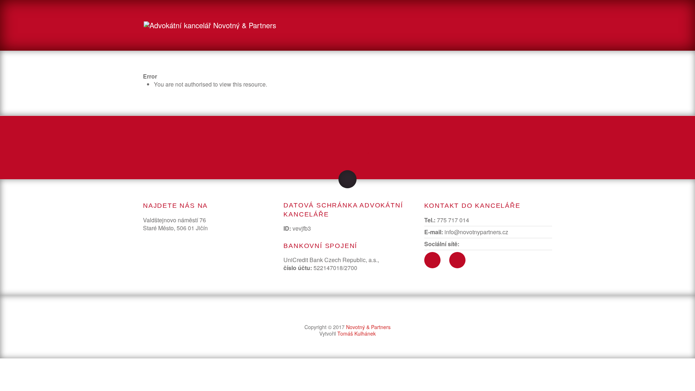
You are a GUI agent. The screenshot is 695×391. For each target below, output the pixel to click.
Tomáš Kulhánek (356, 333)
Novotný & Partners (368, 327)
